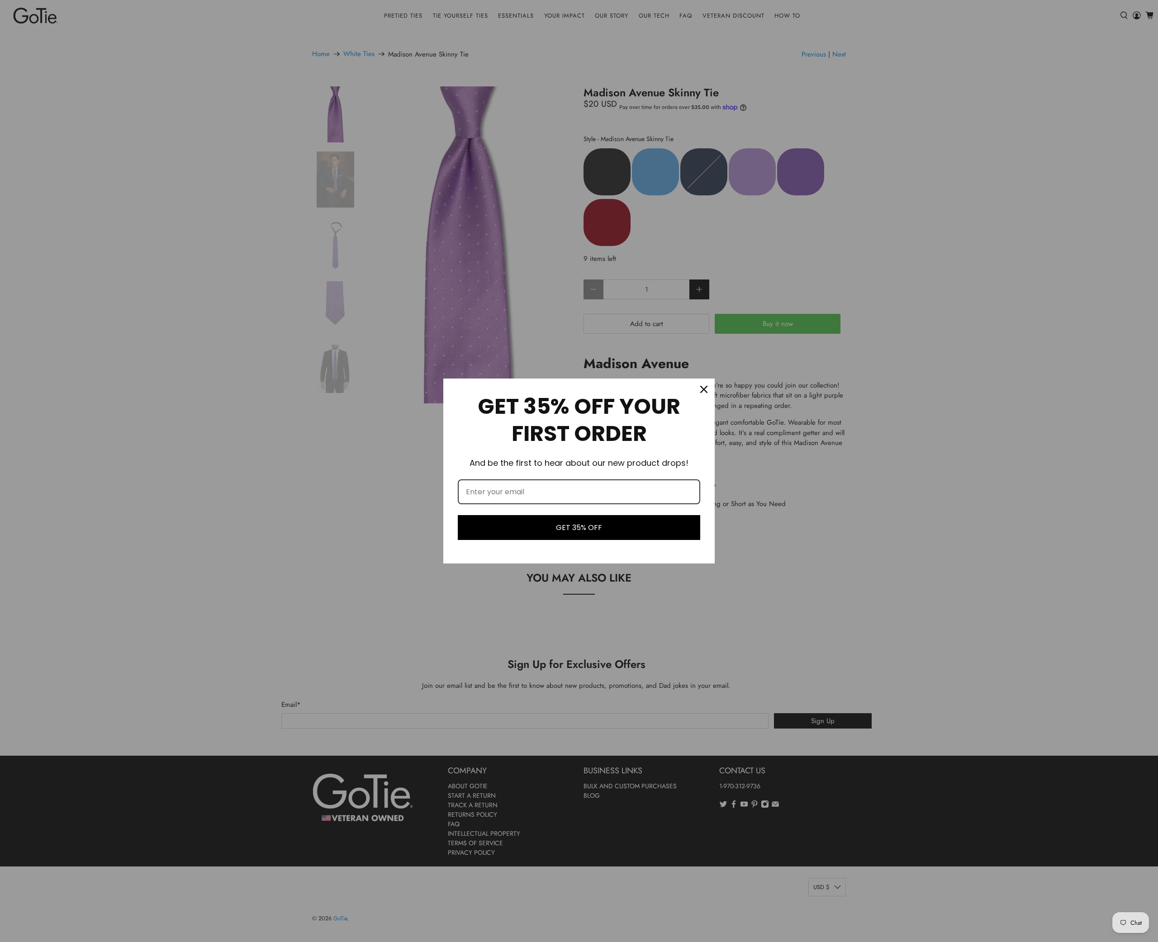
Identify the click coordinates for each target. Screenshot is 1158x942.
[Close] (704, 389)
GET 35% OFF (579, 527)
